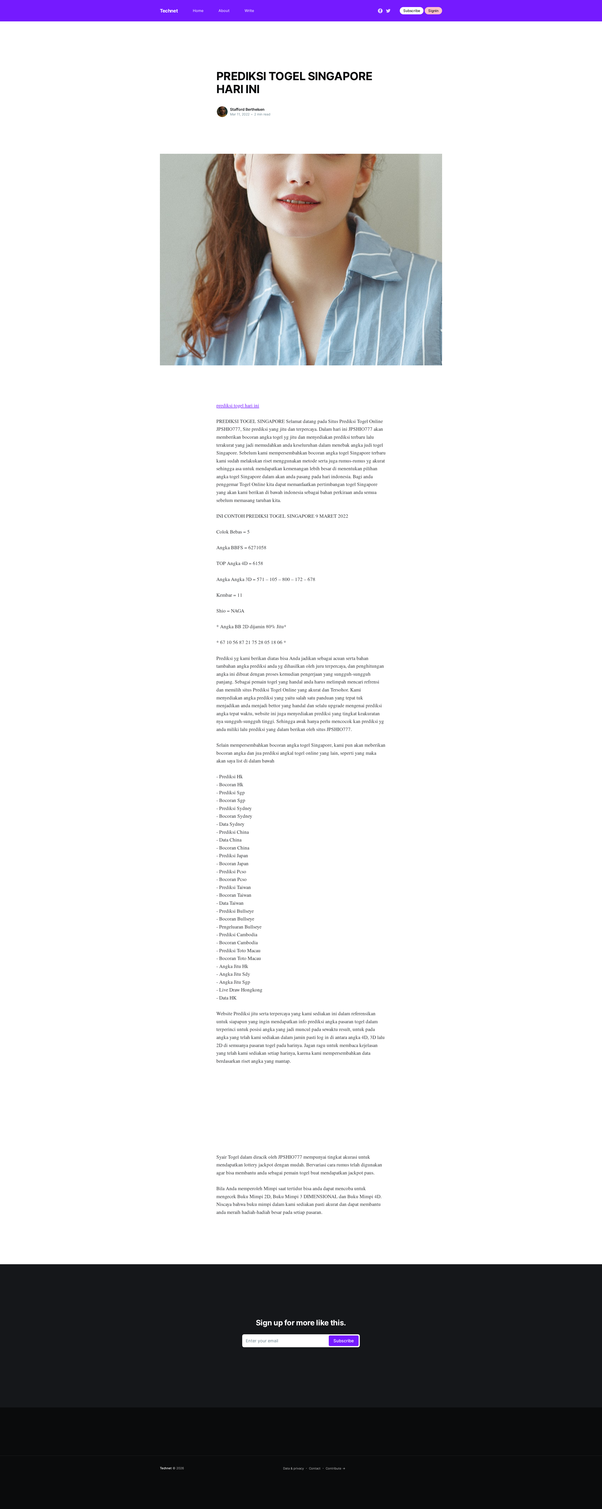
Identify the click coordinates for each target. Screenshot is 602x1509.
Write (249, 10)
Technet (169, 11)
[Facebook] (380, 10)
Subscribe (411, 10)
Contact (315, 1468)
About (224, 10)
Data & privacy (293, 1468)
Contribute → (335, 1468)
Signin (433, 10)
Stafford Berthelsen (247, 109)
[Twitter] (388, 10)
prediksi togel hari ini (237, 405)
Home (198, 10)
